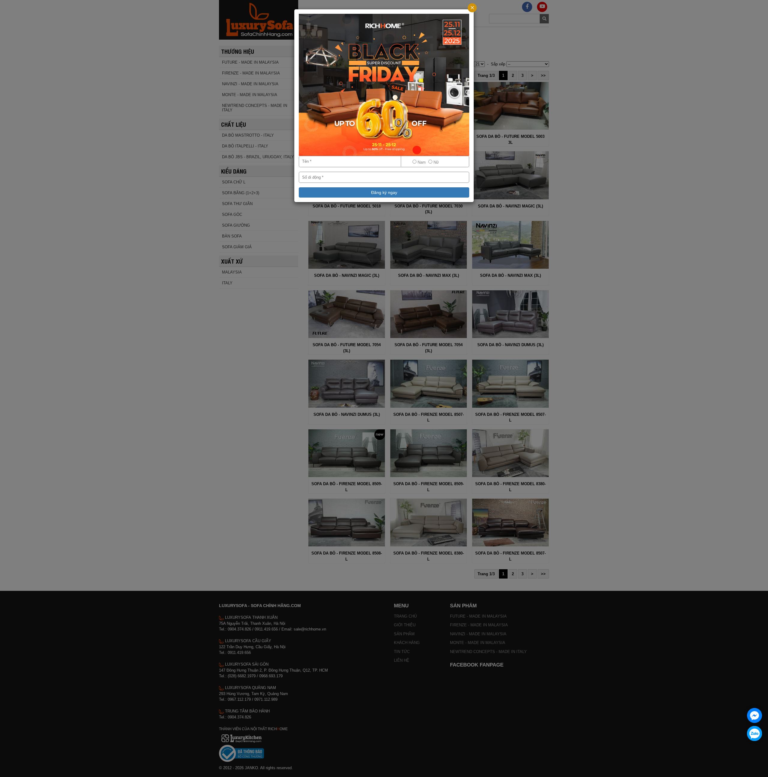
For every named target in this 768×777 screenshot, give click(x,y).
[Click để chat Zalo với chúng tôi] (754, 733)
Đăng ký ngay (384, 192)
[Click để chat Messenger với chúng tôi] (754, 715)
